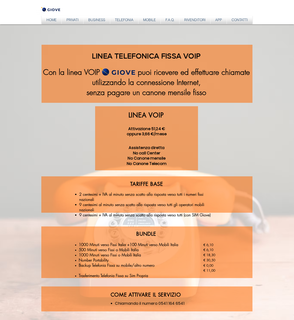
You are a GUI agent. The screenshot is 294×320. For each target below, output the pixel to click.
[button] (72, 20)
